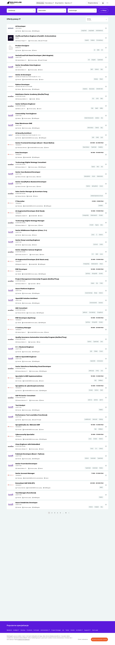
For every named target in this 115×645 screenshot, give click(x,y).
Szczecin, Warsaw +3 (22, 449)
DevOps (23, 630)
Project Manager (56, 630)
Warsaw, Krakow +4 (21, 283)
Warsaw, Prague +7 (21, 40)
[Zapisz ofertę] (106, 28)
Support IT (87, 630)
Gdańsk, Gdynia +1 (21, 332)
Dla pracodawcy (93, 3)
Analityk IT (16, 630)
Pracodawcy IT (49, 3)
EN (107, 3)
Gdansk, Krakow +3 (21, 60)
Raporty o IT (68, 3)
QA (63, 630)
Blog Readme (59, 3)
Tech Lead (95, 630)
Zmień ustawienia (83, 639)
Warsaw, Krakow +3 (21, 167)
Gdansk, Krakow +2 (21, 69)
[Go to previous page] (46, 513)
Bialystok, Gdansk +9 (22, 264)
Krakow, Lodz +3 (21, 108)
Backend (9, 630)
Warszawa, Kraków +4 (22, 99)
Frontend (29, 630)
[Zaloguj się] (103, 3)
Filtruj (104, 10)
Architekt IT (79, 630)
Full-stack (36, 630)
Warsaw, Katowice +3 (22, 371)
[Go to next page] (68, 513)
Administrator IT (45, 630)
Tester (67, 630)
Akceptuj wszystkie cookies (99, 639)
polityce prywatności (24, 639)
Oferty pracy (40, 3)
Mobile (73, 630)
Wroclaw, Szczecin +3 (22, 254)
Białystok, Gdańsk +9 (22, 215)
